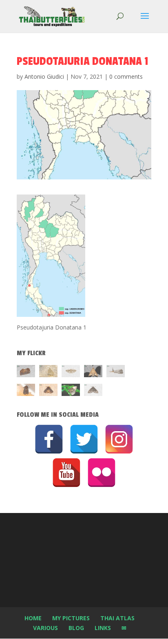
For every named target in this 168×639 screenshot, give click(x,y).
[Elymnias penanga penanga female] (71, 391)
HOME (33, 618)
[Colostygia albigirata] (93, 391)
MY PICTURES (71, 618)
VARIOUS (45, 628)
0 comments (126, 76)
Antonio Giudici (44, 76)
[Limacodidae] (26, 372)
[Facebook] (49, 439)
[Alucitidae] (71, 372)
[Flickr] (101, 472)
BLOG (76, 628)
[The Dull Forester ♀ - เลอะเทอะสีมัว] (48, 372)
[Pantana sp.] (115, 372)
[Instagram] (119, 439)
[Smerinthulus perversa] (93, 372)
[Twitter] (84, 439)
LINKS (103, 628)
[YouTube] (66, 472)
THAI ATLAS (117, 618)
